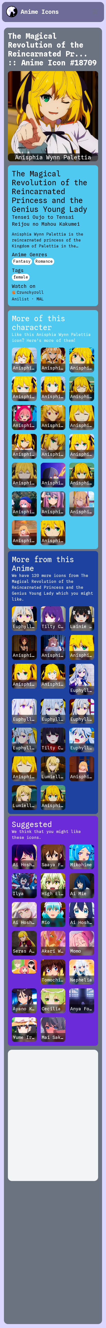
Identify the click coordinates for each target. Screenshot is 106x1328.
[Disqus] (53, 1115)
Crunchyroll (30, 292)
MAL (40, 299)
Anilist (20, 299)
